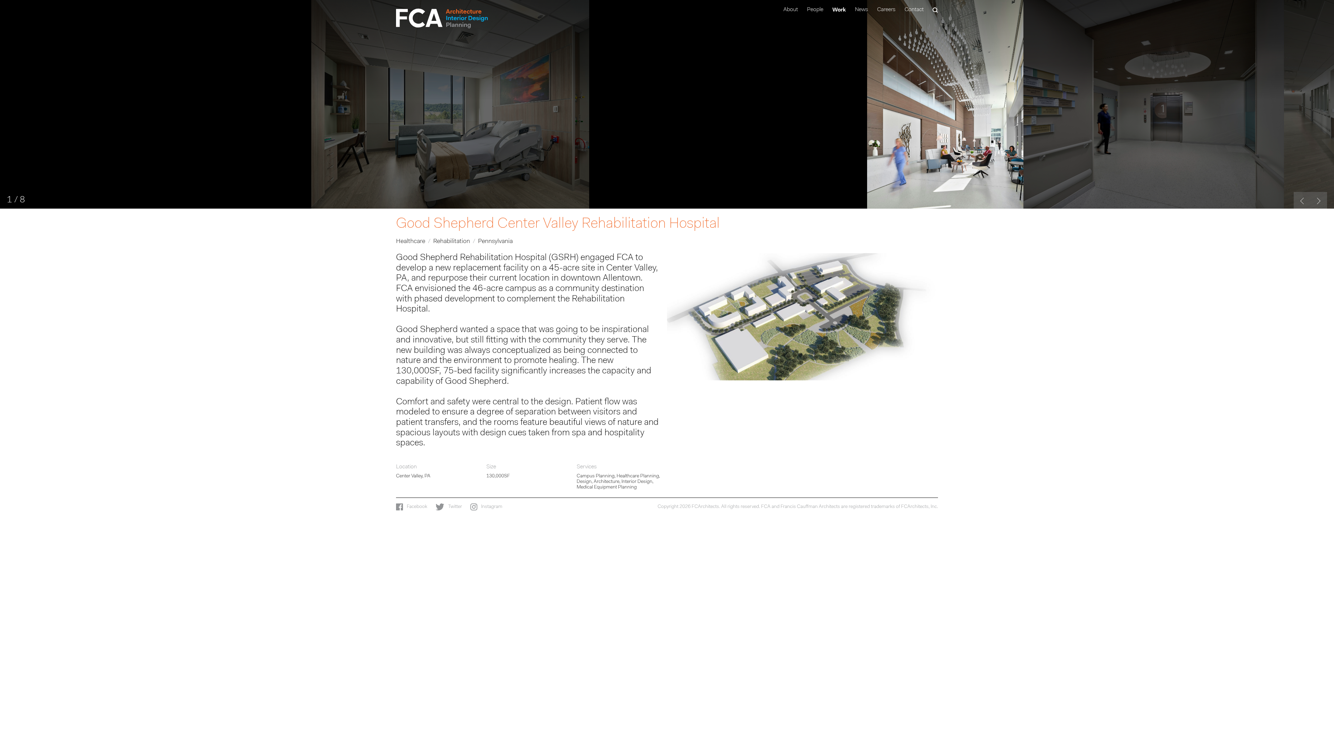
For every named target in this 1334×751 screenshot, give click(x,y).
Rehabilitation (451, 242)
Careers (886, 10)
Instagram (491, 506)
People (815, 10)
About (790, 10)
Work (839, 9)
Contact (914, 10)
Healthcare (410, 242)
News (861, 10)
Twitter (454, 506)
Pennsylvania (495, 242)
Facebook (416, 506)
